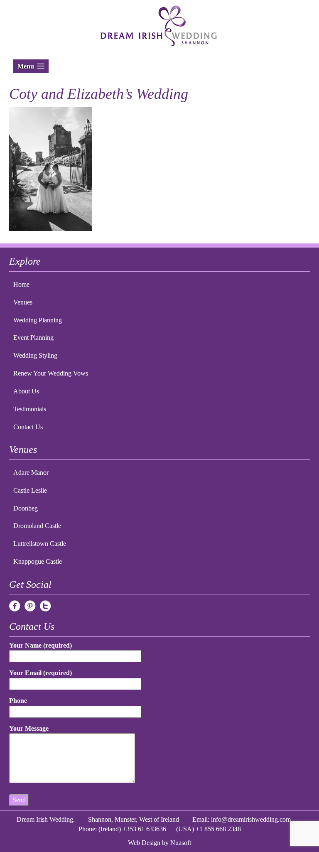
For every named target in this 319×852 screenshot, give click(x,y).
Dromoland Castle (37, 525)
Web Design (144, 842)
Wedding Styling (35, 355)
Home (21, 284)
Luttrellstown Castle (39, 543)
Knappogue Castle (37, 561)
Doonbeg (25, 508)
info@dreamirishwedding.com (251, 819)
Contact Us (28, 426)
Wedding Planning (37, 320)
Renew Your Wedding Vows (50, 373)
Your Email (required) (40, 672)
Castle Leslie (30, 490)
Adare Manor (31, 472)
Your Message (29, 728)
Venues (22, 302)
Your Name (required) (40, 645)
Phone (18, 700)
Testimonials (29, 408)
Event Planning (33, 337)
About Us (26, 391)
